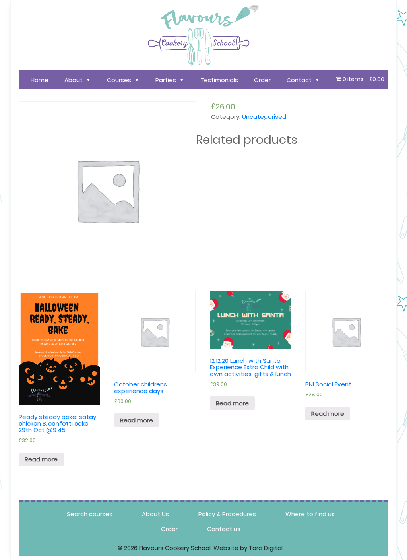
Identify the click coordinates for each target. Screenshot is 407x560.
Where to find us (310, 514)
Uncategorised (264, 116)
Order (262, 80)
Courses (119, 80)
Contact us (223, 529)
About (73, 80)
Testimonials (219, 80)
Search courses (89, 514)
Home (39, 80)
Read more (41, 459)
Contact (299, 80)
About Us (155, 514)
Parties (165, 80)
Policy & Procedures (227, 514)
